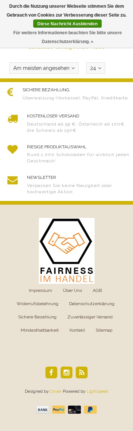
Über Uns (72, 290)
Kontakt (77, 330)
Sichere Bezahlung (37, 316)
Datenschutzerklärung (92, 303)
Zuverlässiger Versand (90, 316)
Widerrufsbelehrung (37, 303)
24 (93, 68)
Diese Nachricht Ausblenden (67, 24)
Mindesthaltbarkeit (40, 330)
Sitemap (104, 330)
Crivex (56, 391)
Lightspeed (97, 391)
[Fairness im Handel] (66, 250)
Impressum (40, 290)
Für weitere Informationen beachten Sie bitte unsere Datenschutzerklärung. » (67, 37)
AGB (97, 290)
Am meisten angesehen (41, 68)
